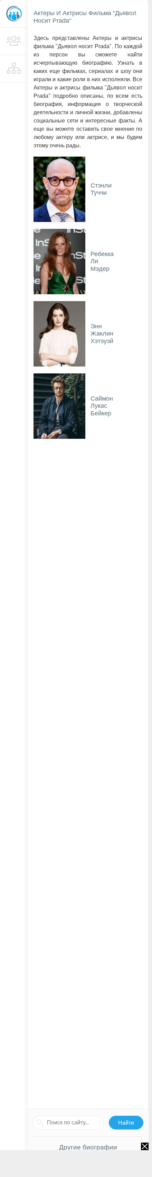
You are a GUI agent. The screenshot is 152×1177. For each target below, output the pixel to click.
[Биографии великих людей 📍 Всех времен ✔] (14, 14)
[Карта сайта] (14, 69)
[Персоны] (14, 41)
